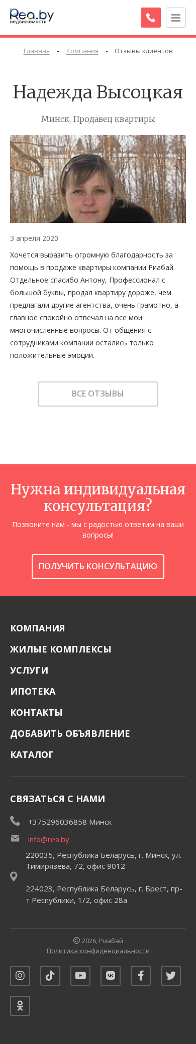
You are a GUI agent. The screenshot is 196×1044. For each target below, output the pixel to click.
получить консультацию (98, 566)
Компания (37, 628)
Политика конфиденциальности (98, 950)
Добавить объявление (70, 733)
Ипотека (32, 691)
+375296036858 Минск (70, 822)
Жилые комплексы (61, 649)
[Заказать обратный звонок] (151, 18)
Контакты (36, 712)
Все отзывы (98, 393)
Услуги (29, 670)
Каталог (32, 754)
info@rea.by (48, 839)
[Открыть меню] (176, 18)
